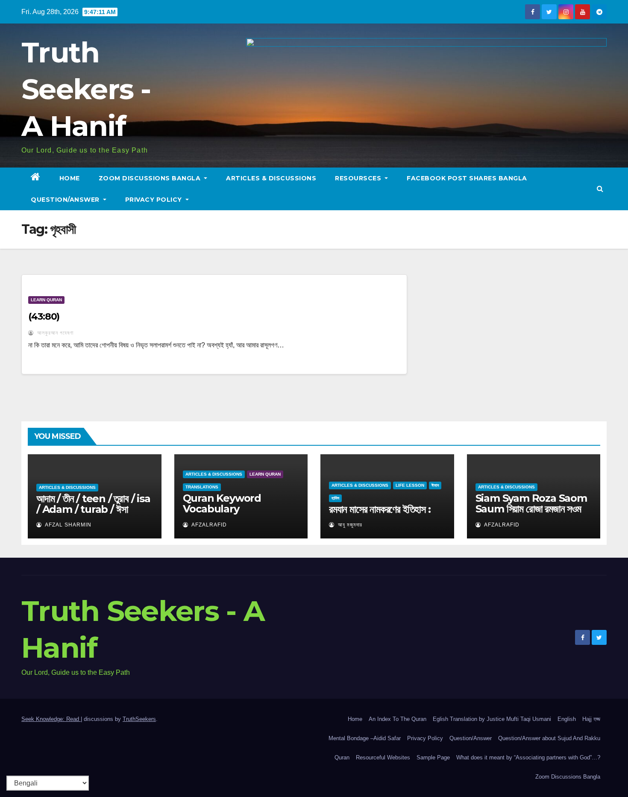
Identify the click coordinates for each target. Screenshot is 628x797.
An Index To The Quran (397, 719)
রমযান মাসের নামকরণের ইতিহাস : (380, 509)
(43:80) (43, 316)
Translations (201, 487)
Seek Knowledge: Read (51, 719)
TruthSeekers (139, 719)
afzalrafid (208, 525)
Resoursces (359, 178)
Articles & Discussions (271, 178)
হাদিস (335, 498)
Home (69, 178)
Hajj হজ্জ (591, 719)
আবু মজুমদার (349, 525)
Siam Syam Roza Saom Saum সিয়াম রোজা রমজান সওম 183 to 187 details (531, 509)
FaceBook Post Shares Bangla (467, 178)
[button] (600, 188)
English (567, 719)
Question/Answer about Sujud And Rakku (549, 738)
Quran (342, 757)
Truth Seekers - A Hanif (86, 89)
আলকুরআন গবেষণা (54, 333)
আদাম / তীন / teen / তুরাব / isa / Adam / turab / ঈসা (93, 503)
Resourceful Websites (383, 757)
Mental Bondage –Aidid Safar (365, 738)
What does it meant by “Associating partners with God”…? (528, 757)
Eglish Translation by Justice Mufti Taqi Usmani (492, 719)
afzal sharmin (67, 525)
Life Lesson (410, 485)
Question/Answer (66, 199)
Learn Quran (46, 299)
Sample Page (433, 757)
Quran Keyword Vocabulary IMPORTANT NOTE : (232, 509)
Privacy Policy (154, 199)
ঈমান (435, 485)
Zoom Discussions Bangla (150, 178)
